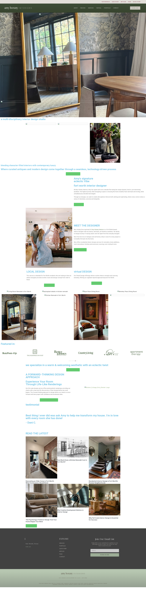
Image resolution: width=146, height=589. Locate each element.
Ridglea (66, 584)
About (76, 8)
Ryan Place (41, 583)
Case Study (115, 1)
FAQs (129, 1)
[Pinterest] (6, 2)
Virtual (98, 8)
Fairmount (66, 583)
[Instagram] (12, 2)
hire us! (28, 546)
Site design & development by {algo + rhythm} (73, 578)
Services (91, 8)
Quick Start (137, 1)
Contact (116, 8)
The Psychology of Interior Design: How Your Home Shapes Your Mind (41, 520)
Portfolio (107, 8)
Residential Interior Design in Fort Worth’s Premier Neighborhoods (103, 482)
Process (82, 8)
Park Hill (54, 583)
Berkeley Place (47, 583)
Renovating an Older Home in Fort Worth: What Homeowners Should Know (40, 482)
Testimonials (106, 1)
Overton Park (61, 584)
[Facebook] (15, 2)
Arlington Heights (93, 583)
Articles (123, 1)
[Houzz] (9, 2)
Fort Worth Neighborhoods (87, 584)
